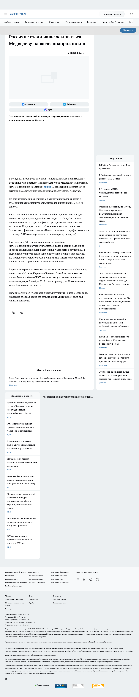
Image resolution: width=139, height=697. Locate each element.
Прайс (31, 603)
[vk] (13, 313)
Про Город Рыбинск (35, 579)
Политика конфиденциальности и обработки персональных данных (30, 655)
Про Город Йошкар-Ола (60, 572)
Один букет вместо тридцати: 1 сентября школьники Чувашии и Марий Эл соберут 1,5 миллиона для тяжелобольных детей (47, 381)
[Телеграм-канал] (69, 104)
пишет (47, 186)
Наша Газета (9, 575)
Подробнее (129, 651)
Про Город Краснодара (13, 586)
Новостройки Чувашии (113, 22)
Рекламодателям (59, 603)
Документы (54, 22)
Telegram (8, 596)
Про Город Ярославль (59, 575)
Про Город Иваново (35, 575)
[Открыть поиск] (131, 14)
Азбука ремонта (12, 22)
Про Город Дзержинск (36, 582)
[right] (136, 22)
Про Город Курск (11, 579)
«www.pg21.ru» (23, 614)
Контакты (57, 596)
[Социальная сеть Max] (49, 110)
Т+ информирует (74, 22)
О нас (31, 596)
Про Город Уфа (57, 579)
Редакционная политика (14, 599)
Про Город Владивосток (60, 582)
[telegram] (22, 313)
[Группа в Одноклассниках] (84, 579)
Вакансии (92, 22)
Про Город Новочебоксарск (15, 572)
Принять (128, 30)
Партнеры (8, 609)
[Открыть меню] (5, 14)
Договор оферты (59, 599)
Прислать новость (112, 14)
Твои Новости (33, 572)
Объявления (33, 599)
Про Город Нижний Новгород (16, 582)
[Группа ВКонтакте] (28, 104)
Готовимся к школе (34, 22)
